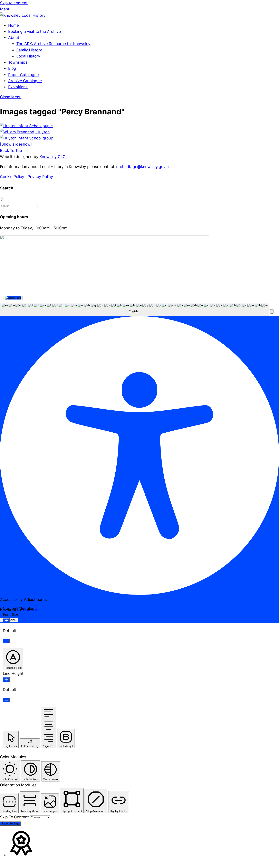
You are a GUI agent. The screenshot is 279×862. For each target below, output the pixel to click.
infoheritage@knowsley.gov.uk (143, 166)
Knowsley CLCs (53, 156)
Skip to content (14, 3)
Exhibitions (18, 87)
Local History (28, 56)
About (13, 37)
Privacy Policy (40, 176)
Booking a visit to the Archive (34, 31)
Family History (29, 50)
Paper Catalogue (23, 74)
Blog (12, 68)
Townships (17, 62)
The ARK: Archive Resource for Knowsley (53, 43)
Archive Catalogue (25, 80)
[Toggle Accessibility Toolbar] (12, 298)
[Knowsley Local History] (23, 15)
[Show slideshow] (16, 144)
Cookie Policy (12, 176)
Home (13, 25)
